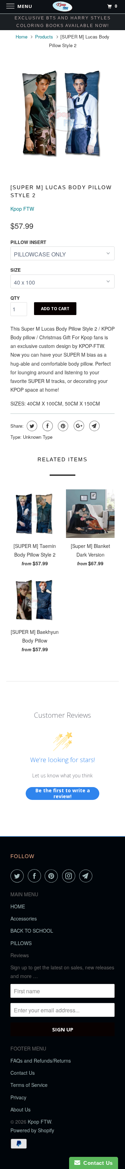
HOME (17, 906)
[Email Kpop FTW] (87, 875)
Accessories (23, 918)
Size (15, 270)
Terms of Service (29, 1084)
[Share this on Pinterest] (62, 426)
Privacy (18, 1097)
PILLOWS (21, 943)
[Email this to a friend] (94, 426)
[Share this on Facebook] (47, 426)
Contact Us (22, 1072)
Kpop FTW (22, 208)
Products (44, 36)
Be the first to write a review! (62, 793)
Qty (15, 298)
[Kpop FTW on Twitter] (18, 875)
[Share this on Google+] (78, 426)
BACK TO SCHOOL (31, 930)
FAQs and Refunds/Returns (40, 1060)
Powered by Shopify (32, 1130)
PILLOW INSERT (28, 242)
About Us (20, 1109)
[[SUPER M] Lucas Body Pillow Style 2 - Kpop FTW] (62, 113)
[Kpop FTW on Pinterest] (53, 875)
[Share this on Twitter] (31, 426)
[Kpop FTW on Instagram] (70, 875)
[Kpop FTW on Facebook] (36, 875)
